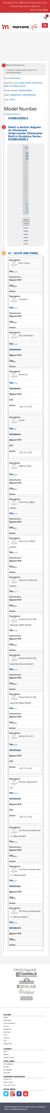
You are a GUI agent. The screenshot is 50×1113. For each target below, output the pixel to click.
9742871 (14, 880)
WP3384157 (15, 928)
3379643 (14, 744)
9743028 (14, 271)
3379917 (14, 708)
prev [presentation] (26, 219)
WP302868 (15, 434)
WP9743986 (15, 750)
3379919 (14, 669)
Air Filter (6, 1067)
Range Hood (7, 1043)
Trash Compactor (9, 1023)
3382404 (14, 308)
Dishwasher (7, 1020)
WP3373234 (15, 799)
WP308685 (15, 388)
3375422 (14, 841)
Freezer (6, 1026)
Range (5, 1017)
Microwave (7, 1032)
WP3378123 (15, 349)
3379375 (14, 513)
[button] (24, 227)
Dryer (5, 1051)
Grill (4, 1041)
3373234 (14, 793)
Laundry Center (8, 1057)
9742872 (14, 922)
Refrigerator (7, 1029)
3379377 (14, 591)
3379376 (14, 552)
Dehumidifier (7, 1070)
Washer (6, 1054)
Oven (5, 1035)
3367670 (14, 383)
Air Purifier (6, 1073)
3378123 (14, 344)
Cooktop (6, 1038)
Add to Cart (25, 407)
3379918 (14, 630)
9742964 (14, 474)
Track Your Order (9, 1085)
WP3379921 (15, 886)
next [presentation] (26, 223)
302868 (13, 429)
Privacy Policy (8, 1082)
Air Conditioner (8, 1064)
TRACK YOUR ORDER (39, 10)
